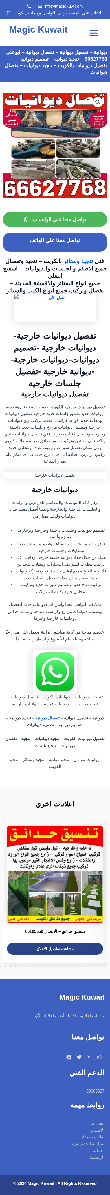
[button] (93, 33)
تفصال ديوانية (48, 718)
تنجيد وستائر (78, 261)
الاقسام (97, 1130)
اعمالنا (98, 1150)
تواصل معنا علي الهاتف (55, 240)
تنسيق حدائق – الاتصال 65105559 (55, 931)
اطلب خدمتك (92, 1137)
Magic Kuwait (38, 29)
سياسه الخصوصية (88, 1143)
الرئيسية (97, 1157)
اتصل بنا (97, 1123)
